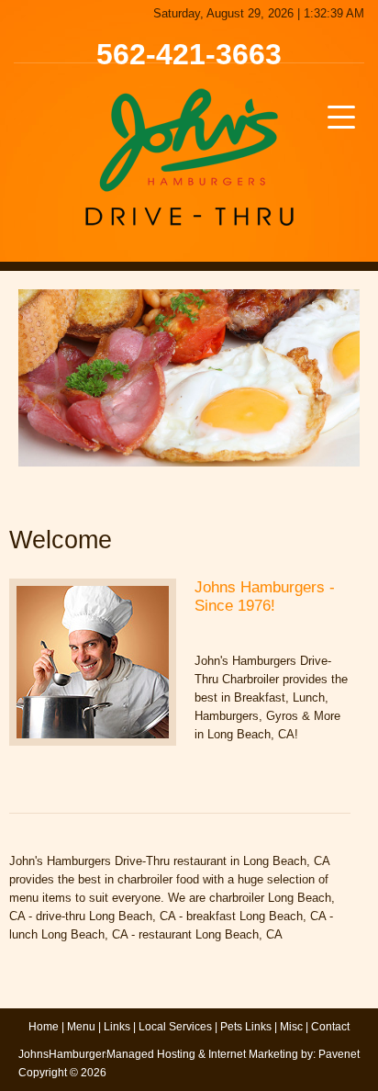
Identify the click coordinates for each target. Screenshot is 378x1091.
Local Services (175, 1026)
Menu (81, 1026)
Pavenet (339, 1054)
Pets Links (246, 1026)
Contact (330, 1026)
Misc (291, 1026)
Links (117, 1026)
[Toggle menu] (341, 117)
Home (43, 1026)
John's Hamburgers (189, 157)
